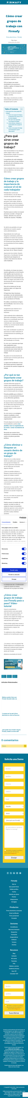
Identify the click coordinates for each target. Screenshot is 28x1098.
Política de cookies (11, 1092)
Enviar (14, 857)
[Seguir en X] (11, 873)
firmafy (20, 37)
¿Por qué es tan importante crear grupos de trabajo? (14, 120)
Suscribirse (14, 1013)
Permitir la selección (14, 574)
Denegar (14, 579)
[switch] (24, 553)
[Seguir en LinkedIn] (14, 873)
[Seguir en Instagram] (17, 873)
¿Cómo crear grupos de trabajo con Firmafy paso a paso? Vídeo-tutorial (15, 129)
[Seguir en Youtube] (20, 873)
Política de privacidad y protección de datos (12, 1091)
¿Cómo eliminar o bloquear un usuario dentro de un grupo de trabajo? (15, 125)
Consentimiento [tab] (6, 522)
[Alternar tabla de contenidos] (20, 109)
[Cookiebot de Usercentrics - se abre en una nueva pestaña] (19, 518)
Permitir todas (14, 570)
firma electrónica (11, 37)
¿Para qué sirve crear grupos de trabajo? (13, 112)
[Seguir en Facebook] (8, 873)
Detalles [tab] (15, 522)
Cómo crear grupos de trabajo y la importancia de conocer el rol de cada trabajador (15, 116)
